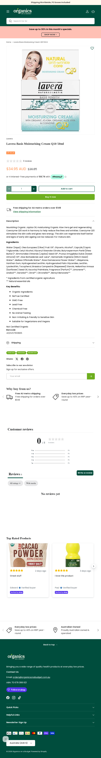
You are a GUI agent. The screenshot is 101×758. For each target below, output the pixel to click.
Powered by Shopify (39, 751)
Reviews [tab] (15, 473)
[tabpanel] (50, 501)
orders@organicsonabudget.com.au (31, 677)
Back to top (49, 644)
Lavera (9, 138)
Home (8, 42)
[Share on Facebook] (22, 359)
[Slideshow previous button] (7, 566)
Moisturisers (21, 352)
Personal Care (32, 352)
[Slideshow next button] (94, 566)
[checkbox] (31, 483)
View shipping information (27, 211)
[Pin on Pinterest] (27, 359)
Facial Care (11, 352)
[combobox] (50, 21)
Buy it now (50, 197)
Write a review (85, 473)
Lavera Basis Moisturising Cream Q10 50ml (31, 42)
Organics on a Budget (21, 751)
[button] (93, 11)
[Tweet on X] (16, 359)
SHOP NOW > (50, 34)
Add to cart (66, 188)
